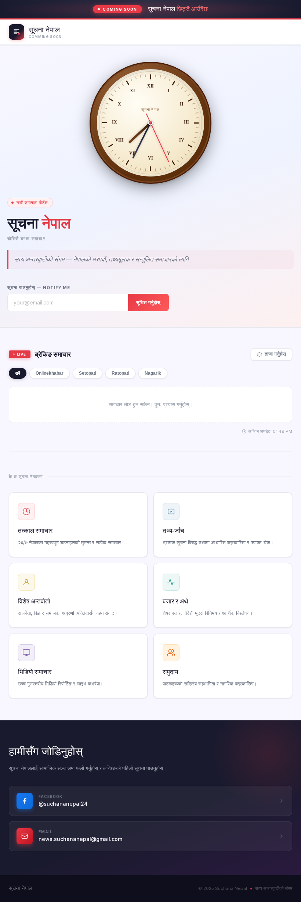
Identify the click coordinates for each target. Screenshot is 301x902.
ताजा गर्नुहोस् (275, 354)
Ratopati (120, 373)
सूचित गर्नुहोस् (148, 302)
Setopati (87, 373)
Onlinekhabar (50, 373)
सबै (17, 373)
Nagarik (153, 373)
